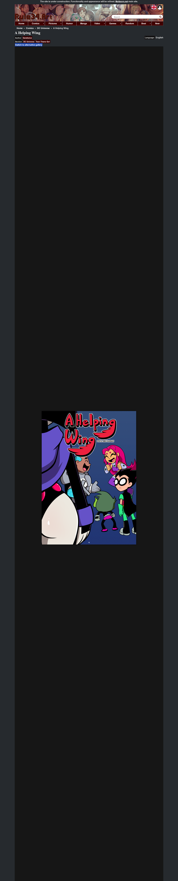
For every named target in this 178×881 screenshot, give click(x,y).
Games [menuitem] (111, 24)
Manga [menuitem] (83, 23)
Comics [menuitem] (33, 24)
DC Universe (43, 28)
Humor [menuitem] (69, 23)
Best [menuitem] (142, 24)
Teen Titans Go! (43, 41)
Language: (150, 37)
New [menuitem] (157, 23)
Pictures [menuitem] (51, 24)
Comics (30, 28)
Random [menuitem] (129, 23)
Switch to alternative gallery (28, 44)
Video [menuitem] (95, 24)
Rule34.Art (34, 17)
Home (20, 28)
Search (161, 17)
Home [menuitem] (21, 23)
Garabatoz (27, 37)
